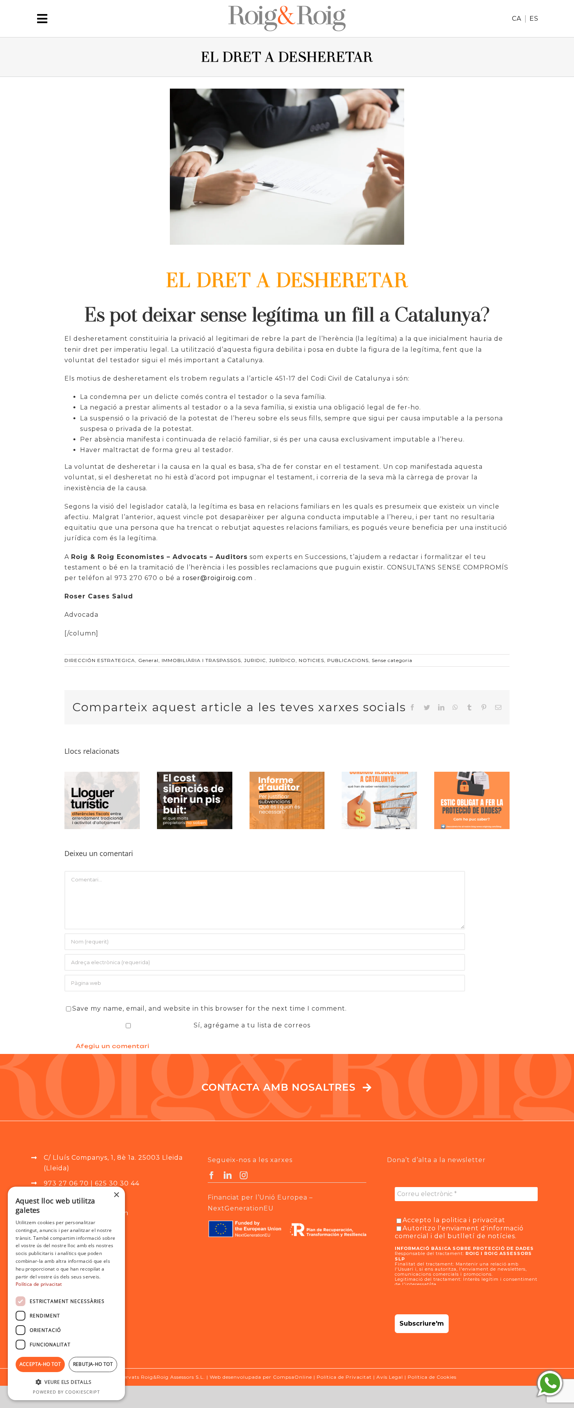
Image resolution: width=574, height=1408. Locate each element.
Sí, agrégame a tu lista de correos (251, 1025)
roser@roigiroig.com (217, 578)
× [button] (116, 1195)
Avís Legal (389, 1377)
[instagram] (244, 1175)
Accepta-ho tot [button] (40, 1364)
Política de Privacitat (344, 1377)
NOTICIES (311, 660)
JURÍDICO (282, 660)
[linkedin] (228, 1175)
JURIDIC (255, 660)
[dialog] (66, 1293)
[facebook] (212, 1175)
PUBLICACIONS (348, 660)
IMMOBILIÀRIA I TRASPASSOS (201, 660)
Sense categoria (392, 660)
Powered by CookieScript (66, 1392)
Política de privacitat (39, 1284)
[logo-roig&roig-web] (287, 8)
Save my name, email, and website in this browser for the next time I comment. (209, 1008)
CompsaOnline (292, 1377)
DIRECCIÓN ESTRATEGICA (99, 660)
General (148, 660)
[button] (66, 1382)
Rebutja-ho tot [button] (93, 1364)
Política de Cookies (432, 1377)
